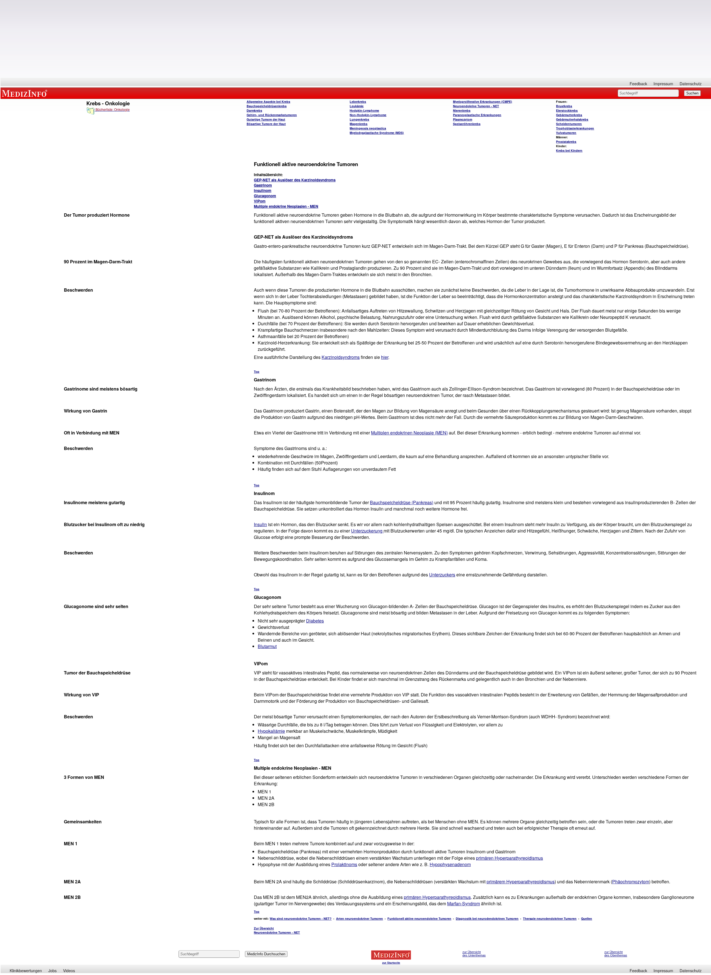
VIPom (260, 201)
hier (384, 357)
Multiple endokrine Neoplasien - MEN (286, 206)
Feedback (638, 83)
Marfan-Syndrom (463, 903)
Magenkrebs (358, 124)
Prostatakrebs (566, 141)
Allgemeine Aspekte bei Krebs (268, 101)
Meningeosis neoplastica (368, 128)
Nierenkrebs (461, 110)
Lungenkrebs (359, 119)
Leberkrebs (358, 101)
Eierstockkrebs (567, 110)
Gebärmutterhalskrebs (572, 119)
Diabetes (315, 621)
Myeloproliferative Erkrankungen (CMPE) (482, 101)
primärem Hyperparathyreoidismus (521, 881)
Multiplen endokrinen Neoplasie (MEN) (409, 432)
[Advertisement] (355, 39)
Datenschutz (691, 83)
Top (256, 371)
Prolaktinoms (344, 864)
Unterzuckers (442, 574)
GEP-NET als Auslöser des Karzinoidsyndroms (295, 179)
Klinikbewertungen (26, 970)
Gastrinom (263, 185)
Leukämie (357, 106)
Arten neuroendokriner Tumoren (359, 918)
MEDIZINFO (26, 93)
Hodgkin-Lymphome (364, 110)
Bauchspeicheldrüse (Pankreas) (401, 502)
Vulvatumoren (566, 133)
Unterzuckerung (367, 531)
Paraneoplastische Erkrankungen (477, 115)
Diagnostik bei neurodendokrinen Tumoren (487, 918)
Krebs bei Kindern (569, 150)
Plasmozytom (462, 119)
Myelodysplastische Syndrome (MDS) (377, 133)
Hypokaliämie (271, 731)
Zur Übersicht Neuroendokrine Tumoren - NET (277, 930)
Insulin (260, 524)
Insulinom (262, 190)
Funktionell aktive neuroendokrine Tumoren (419, 918)
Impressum (663, 83)
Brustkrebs (564, 106)
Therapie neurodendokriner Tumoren (550, 918)
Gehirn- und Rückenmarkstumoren (272, 115)
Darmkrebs (254, 110)
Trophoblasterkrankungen (575, 128)
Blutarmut (267, 646)
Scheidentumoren (569, 124)
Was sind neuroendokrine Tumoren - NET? (301, 918)
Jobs (52, 970)
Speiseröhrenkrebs (466, 124)
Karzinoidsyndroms (341, 357)
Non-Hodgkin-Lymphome (368, 115)
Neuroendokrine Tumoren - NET (476, 106)
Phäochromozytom (630, 881)
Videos (69, 970)
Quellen (586, 918)
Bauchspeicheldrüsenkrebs (267, 106)
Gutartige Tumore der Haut (266, 119)
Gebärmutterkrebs (569, 115)
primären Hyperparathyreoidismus (509, 858)
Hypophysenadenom (450, 864)
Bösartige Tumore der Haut (266, 124)
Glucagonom (265, 195)
